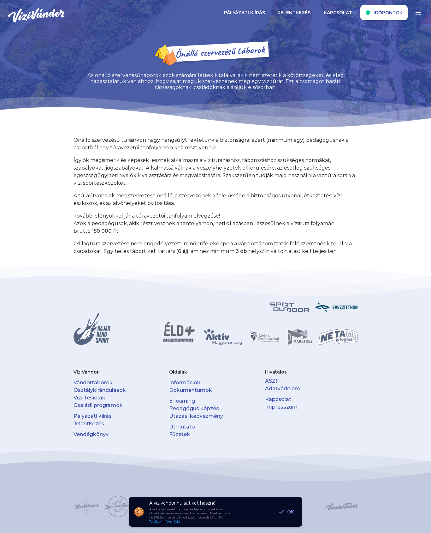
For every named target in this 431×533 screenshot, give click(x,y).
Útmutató (182, 427)
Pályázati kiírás (93, 416)
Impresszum (281, 407)
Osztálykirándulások (100, 390)
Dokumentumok (190, 390)
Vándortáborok (93, 383)
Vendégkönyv (91, 434)
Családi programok (98, 405)
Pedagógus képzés (194, 408)
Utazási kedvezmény (196, 416)
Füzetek (179, 434)
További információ (164, 521)
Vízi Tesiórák (89, 398)
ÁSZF (272, 381)
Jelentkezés (89, 424)
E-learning (182, 401)
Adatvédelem (282, 389)
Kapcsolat (278, 399)
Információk (184, 383)
